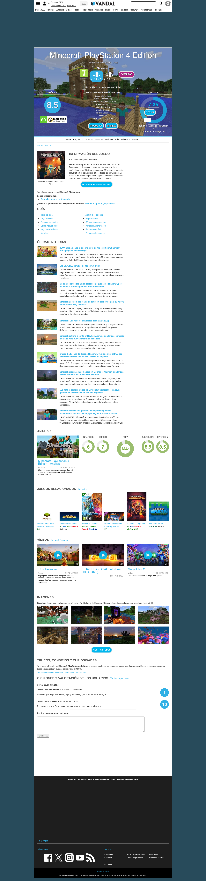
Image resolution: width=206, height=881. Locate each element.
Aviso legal (153, 854)
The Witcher (71, 6)
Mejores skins (47, 218)
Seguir (150, 112)
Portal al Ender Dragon (95, 225)
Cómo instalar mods (49, 225)
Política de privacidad (135, 858)
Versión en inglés (103, 871)
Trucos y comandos (49, 222)
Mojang (108, 96)
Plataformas (146, 9)
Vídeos (135, 140)
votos (153, 127)
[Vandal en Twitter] (58, 857)
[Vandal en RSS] (90, 857)
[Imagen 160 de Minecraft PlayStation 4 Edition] (86, 615)
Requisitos (78, 140)
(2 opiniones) (108, 203)
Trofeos (111, 126)
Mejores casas (91, 218)
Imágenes (125, 140)
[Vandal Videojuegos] (103, 3)
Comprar (127, 74)
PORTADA (40, 9)
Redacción (108, 854)
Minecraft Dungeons (136, 523)
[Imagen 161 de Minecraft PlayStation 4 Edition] (52, 615)
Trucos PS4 (96, 126)
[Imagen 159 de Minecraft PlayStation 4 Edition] (119, 615)
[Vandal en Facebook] (48, 857)
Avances (99, 9)
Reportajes (88, 9)
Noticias (51, 9)
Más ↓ (84, 4)
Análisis (60, 9)
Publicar (44, 736)
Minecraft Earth (156, 523)
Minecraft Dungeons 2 (69, 523)
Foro (115, 9)
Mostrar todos (101, 650)
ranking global (158, 131)
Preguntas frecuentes (95, 232)
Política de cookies (156, 858)
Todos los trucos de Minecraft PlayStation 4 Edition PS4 (61, 672)
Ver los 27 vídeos (59, 539)
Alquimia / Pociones (94, 214)
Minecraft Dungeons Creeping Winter (113, 525)
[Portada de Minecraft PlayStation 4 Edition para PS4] (51, 165)
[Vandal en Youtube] (80, 857)
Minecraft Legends (90, 523)
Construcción (104, 62)
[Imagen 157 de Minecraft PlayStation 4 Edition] (52, 635)
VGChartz (108, 865)
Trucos (108, 9)
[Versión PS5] (109, 75)
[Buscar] (160, 3)
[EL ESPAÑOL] (168, 3)
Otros (115, 62)
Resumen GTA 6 (57, 2)
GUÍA (117, 140)
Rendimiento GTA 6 (58, 6)
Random (124, 9)
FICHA (68, 140)
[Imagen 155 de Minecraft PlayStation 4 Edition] (119, 635)
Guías (69, 9)
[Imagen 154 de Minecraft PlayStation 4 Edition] (153, 635)
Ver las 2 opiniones (119, 678)
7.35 (153, 104)
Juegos (77, 9)
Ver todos (82, 488)
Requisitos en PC (93, 229)
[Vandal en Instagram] (69, 857)
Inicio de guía (47, 214)
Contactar (108, 858)
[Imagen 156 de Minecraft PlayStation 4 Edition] (86, 635)
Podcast (158, 9)
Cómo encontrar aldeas (95, 222)
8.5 (52, 105)
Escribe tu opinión (93, 203)
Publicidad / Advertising (136, 854)
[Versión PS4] (96, 76)
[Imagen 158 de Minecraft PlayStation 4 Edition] (153, 615)
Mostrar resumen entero (96, 184)
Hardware (134, 9)
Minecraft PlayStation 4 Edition (103, 54)
